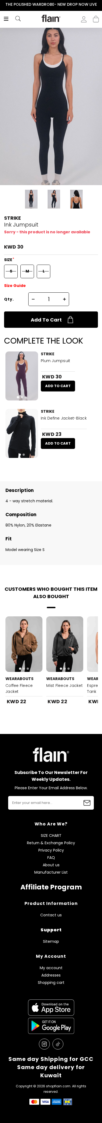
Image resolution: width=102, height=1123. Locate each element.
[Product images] (21, 375)
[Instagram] (44, 1044)
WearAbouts (19, 678)
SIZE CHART (51, 835)
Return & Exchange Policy (51, 843)
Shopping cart (96, 17)
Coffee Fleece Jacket (19, 688)
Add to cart (46, 319)
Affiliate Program (51, 887)
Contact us (51, 915)
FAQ (51, 857)
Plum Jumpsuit (55, 360)
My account (51, 968)
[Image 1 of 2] (21, 433)
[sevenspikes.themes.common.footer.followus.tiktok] (57, 1044)
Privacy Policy (51, 850)
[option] (51, 4)
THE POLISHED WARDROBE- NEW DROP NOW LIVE (51, 4)
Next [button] (98, 4)
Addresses (51, 975)
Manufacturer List (51, 872)
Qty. (9, 299)
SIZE (8, 259)
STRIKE (12, 218)
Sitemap (51, 941)
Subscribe (87, 803)
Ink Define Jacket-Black (64, 418)
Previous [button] (3, 4)
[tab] (18, 397)
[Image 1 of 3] (21, 375)
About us (51, 865)
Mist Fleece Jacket (64, 685)
